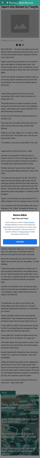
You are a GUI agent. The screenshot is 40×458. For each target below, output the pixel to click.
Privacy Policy (7, 227)
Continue (20, 242)
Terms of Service (29, 222)
